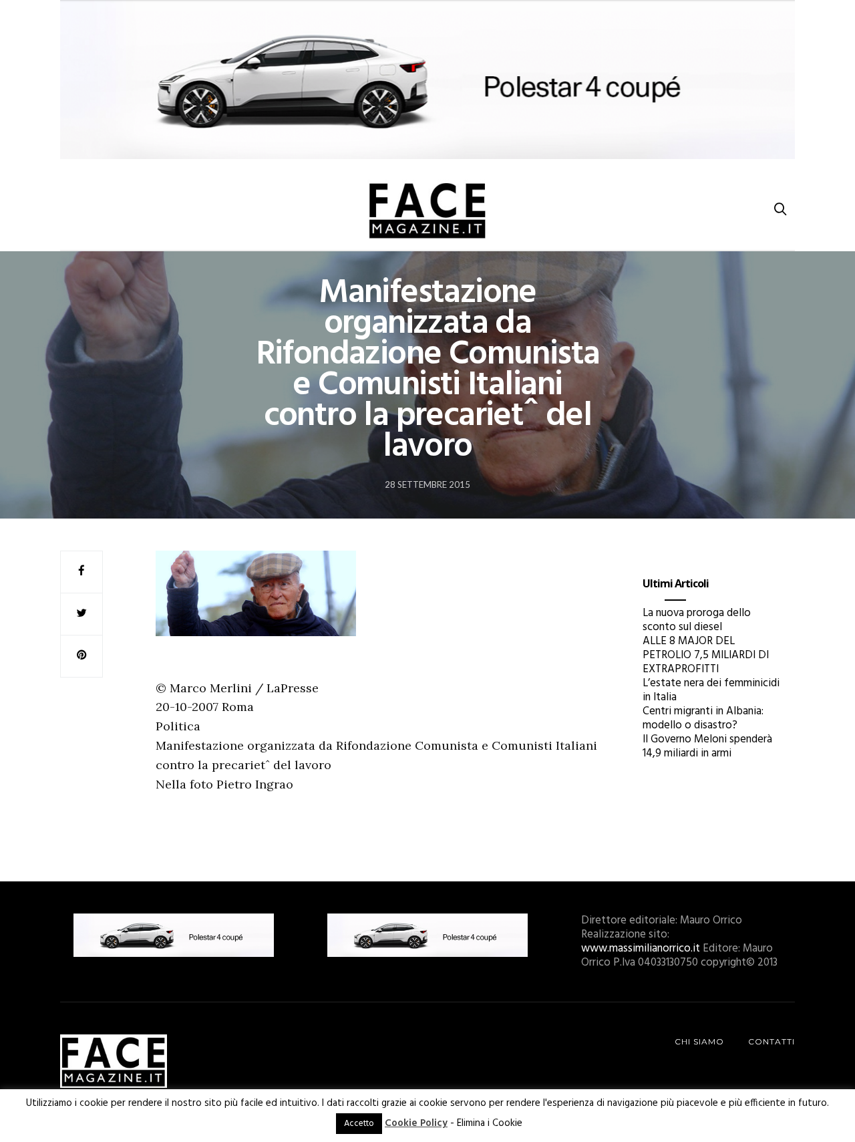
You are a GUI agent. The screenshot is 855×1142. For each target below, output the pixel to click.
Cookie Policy (416, 1123)
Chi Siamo (699, 1041)
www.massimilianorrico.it (640, 949)
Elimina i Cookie (489, 1123)
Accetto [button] (359, 1124)
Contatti (771, 1041)
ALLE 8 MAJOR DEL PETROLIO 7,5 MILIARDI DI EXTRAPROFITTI (706, 655)
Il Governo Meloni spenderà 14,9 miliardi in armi (707, 746)
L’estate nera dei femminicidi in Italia (711, 690)
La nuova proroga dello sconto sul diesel (697, 620)
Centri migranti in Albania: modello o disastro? (703, 718)
